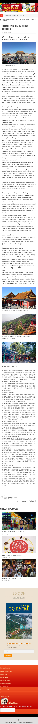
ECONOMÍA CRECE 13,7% (11, 578)
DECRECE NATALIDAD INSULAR (14, 16)
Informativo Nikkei (5, 683)
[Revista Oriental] (19, 7)
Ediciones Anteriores (6, 671)
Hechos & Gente (5, 680)
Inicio (3, 19)
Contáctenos (4, 677)
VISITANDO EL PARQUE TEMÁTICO (12, 497)
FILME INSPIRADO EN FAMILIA (13, 532)
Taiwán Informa (4, 696)
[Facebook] (19, 719)
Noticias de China (5, 690)
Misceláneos (4, 687)
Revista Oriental (5, 668)
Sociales (2, 693)
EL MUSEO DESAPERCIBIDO (24, 501)
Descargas (3, 674)
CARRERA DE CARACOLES (12, 555)
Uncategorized (10, 19)
